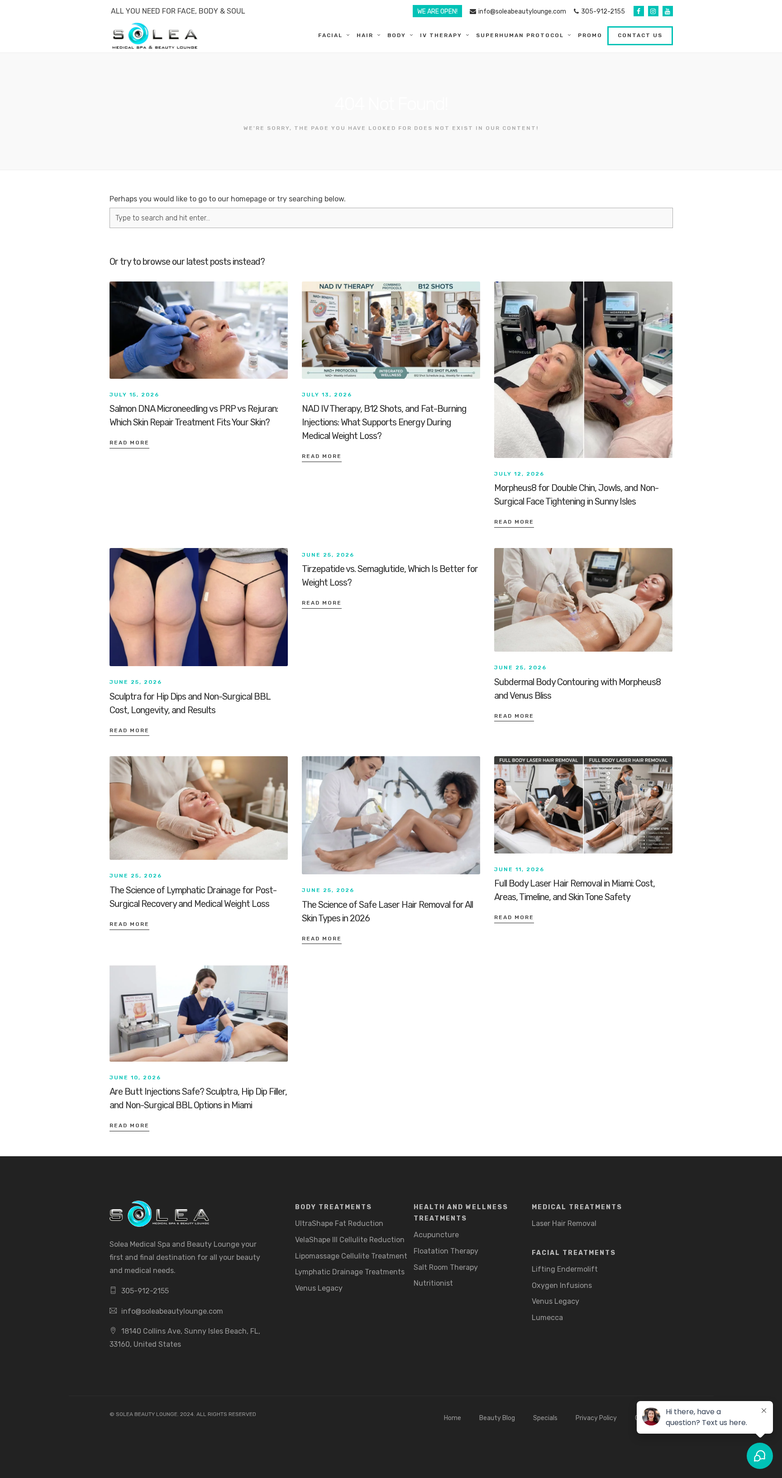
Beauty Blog (497, 1418)
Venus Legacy (319, 1288)
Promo (590, 35)
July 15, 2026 (134, 394)
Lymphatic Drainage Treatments (350, 1272)
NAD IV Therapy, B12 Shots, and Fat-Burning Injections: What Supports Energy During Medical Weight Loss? (384, 422)
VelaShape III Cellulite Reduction (350, 1239)
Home (452, 1418)
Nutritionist (433, 1283)
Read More (129, 442)
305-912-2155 (603, 11)
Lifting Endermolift (565, 1269)
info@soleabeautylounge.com (522, 11)
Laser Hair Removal (564, 1223)
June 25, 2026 (136, 682)
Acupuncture (436, 1234)
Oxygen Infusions (562, 1285)
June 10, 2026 (135, 1077)
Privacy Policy (596, 1418)
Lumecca (547, 1317)
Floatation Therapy (446, 1251)
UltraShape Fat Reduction (339, 1223)
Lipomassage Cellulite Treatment (351, 1256)
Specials (545, 1418)
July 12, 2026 (519, 474)
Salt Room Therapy (446, 1267)
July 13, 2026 (327, 394)
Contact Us (640, 35)
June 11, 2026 (519, 869)
